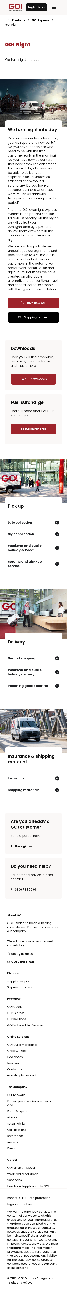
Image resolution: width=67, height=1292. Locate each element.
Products (18, 20)
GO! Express (40, 20)
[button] (53, 7)
